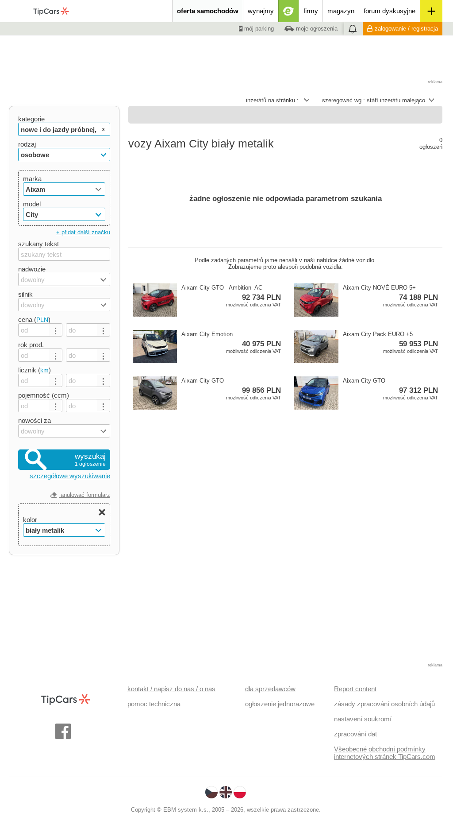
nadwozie (32, 269)
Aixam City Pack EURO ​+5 (390, 342)
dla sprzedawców (270, 689)
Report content (355, 689)
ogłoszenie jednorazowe (280, 704)
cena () (34, 319)
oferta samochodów (207, 11)
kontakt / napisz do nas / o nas (171, 689)
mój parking (258, 28)
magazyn (340, 11)
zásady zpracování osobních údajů (384, 704)
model (32, 204)
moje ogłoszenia (316, 28)
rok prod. (31, 344)
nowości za (34, 420)
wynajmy (261, 11)
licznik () (34, 370)
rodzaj (27, 144)
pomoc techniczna (153, 704)
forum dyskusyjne (389, 11)
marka (32, 178)
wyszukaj (90, 459)
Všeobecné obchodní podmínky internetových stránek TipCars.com (384, 752)
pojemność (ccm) (43, 395)
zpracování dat (355, 734)
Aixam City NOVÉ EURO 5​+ (390, 295)
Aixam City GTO (231, 388)
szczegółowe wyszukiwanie (70, 476)
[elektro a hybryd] (289, 11)
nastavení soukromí (363, 719)
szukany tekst (38, 244)
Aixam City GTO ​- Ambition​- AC (231, 295)
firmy (310, 11)
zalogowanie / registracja (406, 28)
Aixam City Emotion (231, 342)
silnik (25, 294)
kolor (30, 519)
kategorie (31, 119)
